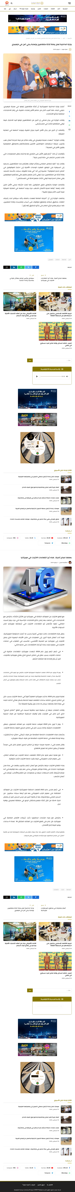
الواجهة (64, 259)
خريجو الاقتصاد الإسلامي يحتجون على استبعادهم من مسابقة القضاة (59, 314)
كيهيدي (50, 259)
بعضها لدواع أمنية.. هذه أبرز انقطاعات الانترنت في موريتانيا (54, 279)
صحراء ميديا (64, 49)
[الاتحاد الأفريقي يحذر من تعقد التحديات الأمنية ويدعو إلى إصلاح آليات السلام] (19, 301)
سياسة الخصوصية (19, 1190)
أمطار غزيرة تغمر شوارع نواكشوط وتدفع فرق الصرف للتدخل (40, 487)
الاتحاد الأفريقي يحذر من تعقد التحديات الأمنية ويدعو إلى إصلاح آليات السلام (20, 314)
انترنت (62, 889)
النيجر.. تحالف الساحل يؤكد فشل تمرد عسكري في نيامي (56, 344)
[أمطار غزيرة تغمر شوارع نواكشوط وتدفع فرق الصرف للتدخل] (66, 490)
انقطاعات (56, 889)
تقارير (39, 9)
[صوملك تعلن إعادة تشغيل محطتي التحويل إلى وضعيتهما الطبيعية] (66, 479)
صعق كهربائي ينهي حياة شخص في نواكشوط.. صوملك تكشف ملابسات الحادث (34, 519)
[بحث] (11, 3)
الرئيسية (65, 9)
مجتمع (4, 9)
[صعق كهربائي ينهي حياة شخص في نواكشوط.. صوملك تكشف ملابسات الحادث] (66, 521)
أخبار (59, 9)
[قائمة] (69, 3)
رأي (10, 9)
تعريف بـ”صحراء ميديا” (28, 1185)
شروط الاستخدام (28, 1190)
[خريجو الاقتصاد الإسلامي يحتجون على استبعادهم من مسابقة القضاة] (55, 301)
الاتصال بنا (50, 1185)
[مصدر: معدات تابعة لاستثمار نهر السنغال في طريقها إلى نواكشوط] (66, 500)
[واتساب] (69, 125)
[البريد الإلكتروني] (69, 129)
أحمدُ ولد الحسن (63, 562)
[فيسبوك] (69, 111)
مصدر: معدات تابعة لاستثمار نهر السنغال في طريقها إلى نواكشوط (38, 498)
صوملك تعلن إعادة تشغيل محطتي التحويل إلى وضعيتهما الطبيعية (38, 477)
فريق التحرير (41, 1185)
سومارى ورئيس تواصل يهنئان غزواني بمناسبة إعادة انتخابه (22, 279)
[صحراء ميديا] (37, 3)
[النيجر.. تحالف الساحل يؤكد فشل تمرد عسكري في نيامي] (55, 331)
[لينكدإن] (69, 120)
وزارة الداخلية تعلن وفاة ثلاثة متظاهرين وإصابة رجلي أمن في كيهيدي (21, 909)
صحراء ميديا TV (24, 9)
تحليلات (46, 9)
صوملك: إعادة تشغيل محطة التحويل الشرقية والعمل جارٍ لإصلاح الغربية (37, 509)
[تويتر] (69, 116)
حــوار (15, 9)
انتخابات (57, 259)
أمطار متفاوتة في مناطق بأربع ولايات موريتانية (53, 909)
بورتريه (33, 9)
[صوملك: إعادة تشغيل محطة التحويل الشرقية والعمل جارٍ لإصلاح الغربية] (66, 511)
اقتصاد (53, 9)
